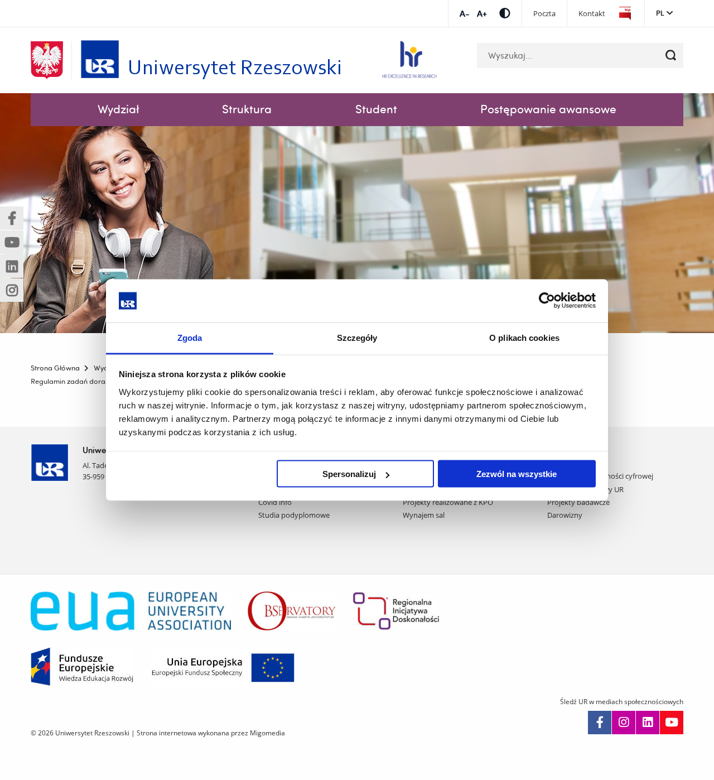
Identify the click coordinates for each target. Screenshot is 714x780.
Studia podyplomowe (294, 515)
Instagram (623, 722)
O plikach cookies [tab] (524, 337)
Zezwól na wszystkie (516, 474)
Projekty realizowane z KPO (448, 502)
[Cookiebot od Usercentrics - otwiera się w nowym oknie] (547, 300)
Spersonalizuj (349, 474)
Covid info (275, 502)
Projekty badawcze (578, 502)
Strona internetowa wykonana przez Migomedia (211, 733)
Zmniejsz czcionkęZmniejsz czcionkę (464, 13)
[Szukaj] (670, 55)
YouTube (671, 722)
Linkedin (647, 722)
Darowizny (564, 515)
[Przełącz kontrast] (504, 13)
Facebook (599, 722)
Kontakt (591, 13)
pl (660, 12)
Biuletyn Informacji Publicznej (624, 14)
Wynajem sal (424, 515)
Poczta (544, 13)
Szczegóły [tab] (357, 337)
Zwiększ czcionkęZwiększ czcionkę (481, 13)
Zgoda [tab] (189, 337)
